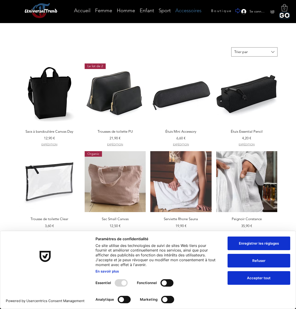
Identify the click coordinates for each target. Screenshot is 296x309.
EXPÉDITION (49, 144)
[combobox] (254, 52)
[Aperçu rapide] (49, 94)
